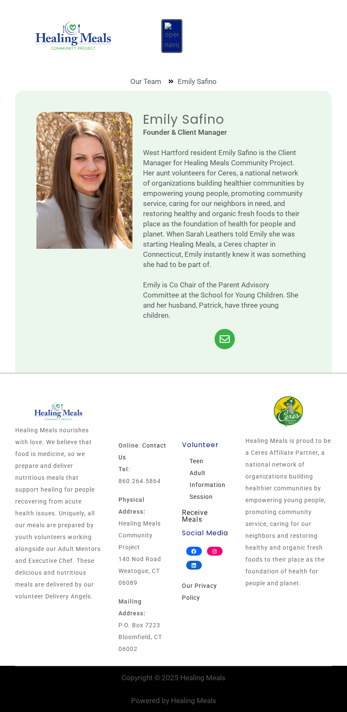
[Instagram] (214, 551)
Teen (197, 461)
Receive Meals (195, 516)
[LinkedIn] (194, 565)
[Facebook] (194, 551)
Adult (198, 473)
